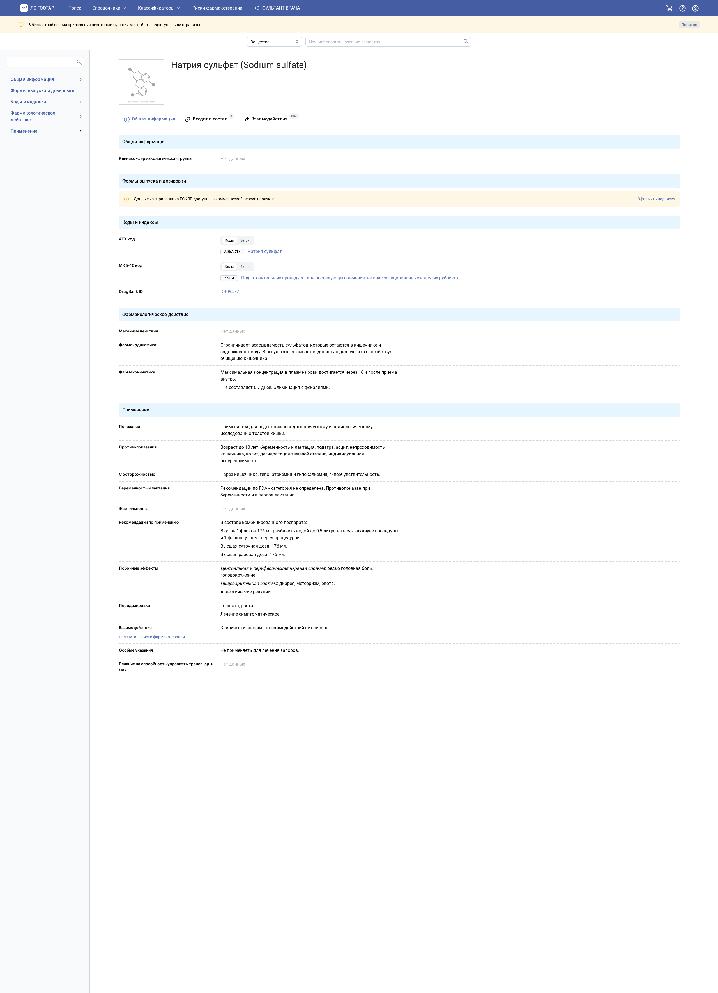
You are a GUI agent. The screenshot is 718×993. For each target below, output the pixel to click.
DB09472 (229, 291)
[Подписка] (669, 8)
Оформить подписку (656, 199)
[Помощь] (682, 8)
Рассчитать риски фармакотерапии (152, 637)
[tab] (149, 119)
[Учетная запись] (695, 8)
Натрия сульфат (265, 251)
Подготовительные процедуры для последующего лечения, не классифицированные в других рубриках (350, 278)
